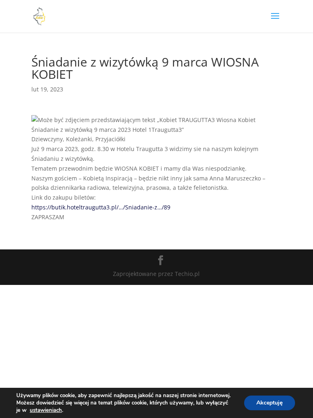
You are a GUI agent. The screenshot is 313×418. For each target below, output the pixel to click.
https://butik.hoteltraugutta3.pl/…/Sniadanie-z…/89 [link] (100, 207)
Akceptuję (269, 403)
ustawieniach (46, 410)
